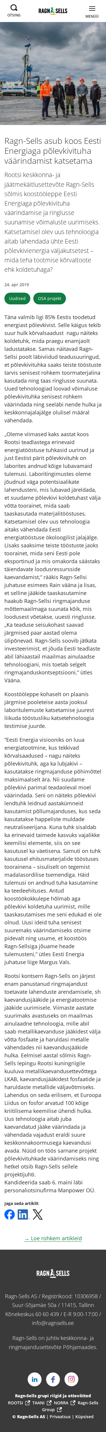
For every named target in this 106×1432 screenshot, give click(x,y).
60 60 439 (47, 1314)
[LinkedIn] (34, 1379)
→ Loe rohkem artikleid (53, 1238)
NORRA (61, 1403)
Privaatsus (61, 1416)
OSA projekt (49, 298)
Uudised (17, 298)
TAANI (38, 1403)
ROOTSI (15, 1403)
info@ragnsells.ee (53, 1322)
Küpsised (84, 1416)
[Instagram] (71, 1379)
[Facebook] (53, 1379)
